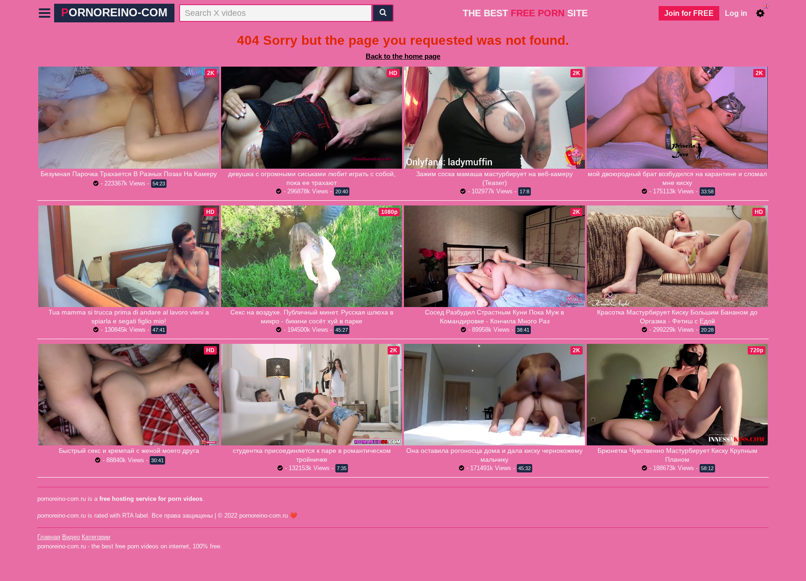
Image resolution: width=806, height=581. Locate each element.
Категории (96, 536)
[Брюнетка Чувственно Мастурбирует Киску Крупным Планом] (677, 394)
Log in (736, 13)
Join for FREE (689, 13)
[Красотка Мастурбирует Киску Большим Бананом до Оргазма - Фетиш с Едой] (677, 256)
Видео (71, 536)
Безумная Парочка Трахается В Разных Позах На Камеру (129, 174)
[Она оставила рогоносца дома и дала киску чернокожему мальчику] (494, 394)
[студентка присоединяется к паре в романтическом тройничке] (311, 394)
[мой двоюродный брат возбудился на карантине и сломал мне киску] (677, 117)
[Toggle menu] (44, 13)
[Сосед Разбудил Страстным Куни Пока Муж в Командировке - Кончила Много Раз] (494, 256)
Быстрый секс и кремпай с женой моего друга (129, 450)
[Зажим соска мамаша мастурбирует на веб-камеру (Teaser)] (494, 117)
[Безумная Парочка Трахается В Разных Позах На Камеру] (128, 117)
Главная (48, 536)
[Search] (383, 13)
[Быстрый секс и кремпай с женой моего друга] (128, 394)
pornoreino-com (114, 12)
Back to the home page (403, 56)
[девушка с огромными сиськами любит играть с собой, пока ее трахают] (311, 117)
